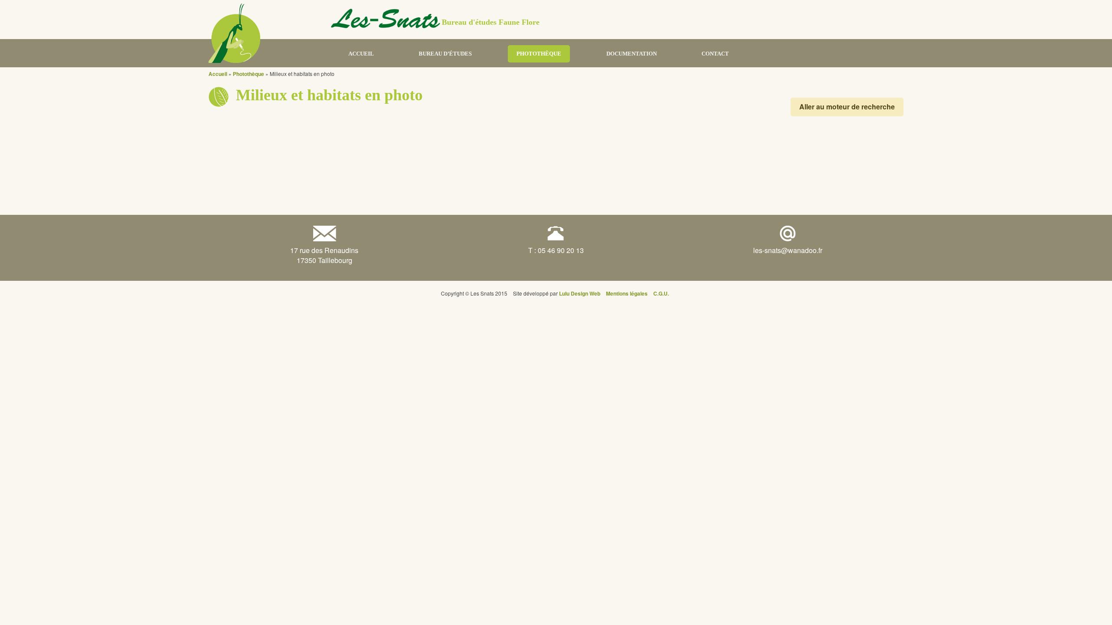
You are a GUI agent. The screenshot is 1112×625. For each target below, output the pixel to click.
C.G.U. (661, 293)
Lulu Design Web (579, 293)
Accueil (361, 53)
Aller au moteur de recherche (847, 107)
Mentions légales (627, 293)
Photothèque (538, 53)
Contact (715, 53)
